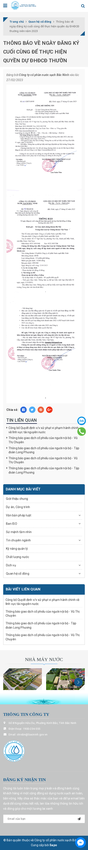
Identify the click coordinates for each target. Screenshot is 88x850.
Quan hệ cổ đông (17, 573)
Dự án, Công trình (18, 507)
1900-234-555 (31, 728)
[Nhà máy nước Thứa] (65, 679)
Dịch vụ (11, 565)
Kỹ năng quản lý (17, 548)
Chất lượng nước (17, 557)
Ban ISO (11, 523)
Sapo (53, 845)
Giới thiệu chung (17, 498)
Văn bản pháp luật (18, 515)
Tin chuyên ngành (18, 540)
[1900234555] (81, 431)
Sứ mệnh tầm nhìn (19, 532)
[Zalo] (81, 421)
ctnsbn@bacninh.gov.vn (32, 734)
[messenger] (80, 842)
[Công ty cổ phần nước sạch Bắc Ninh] (23, 5)
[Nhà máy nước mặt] (22, 679)
